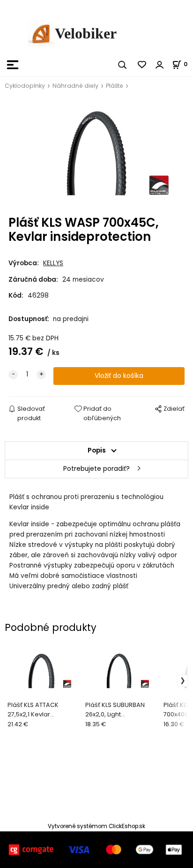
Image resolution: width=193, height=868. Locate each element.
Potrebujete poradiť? (96, 468)
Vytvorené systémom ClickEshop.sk (96, 826)
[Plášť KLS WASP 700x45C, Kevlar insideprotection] (96, 153)
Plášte (114, 86)
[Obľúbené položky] (142, 64)
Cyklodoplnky (25, 86)
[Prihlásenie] (159, 64)
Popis (97, 450)
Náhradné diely (75, 86)
